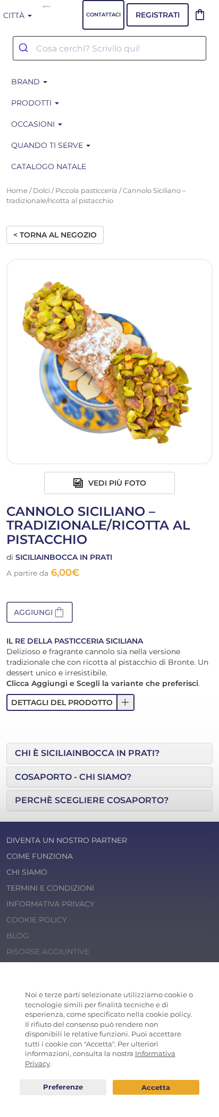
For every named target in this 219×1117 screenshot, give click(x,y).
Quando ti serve (48, 145)
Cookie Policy (36, 920)
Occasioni (34, 124)
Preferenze (63, 1087)
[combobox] (109, 48)
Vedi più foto (116, 483)
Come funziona (39, 856)
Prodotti (32, 103)
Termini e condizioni (50, 888)
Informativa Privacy (50, 904)
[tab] (109, 753)
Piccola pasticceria (86, 191)
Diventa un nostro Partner (66, 840)
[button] (39, 612)
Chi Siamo (26, 872)
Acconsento (156, 1087)
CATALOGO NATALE (48, 166)
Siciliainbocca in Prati (63, 557)
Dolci (41, 191)
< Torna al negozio (55, 235)
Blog (17, 935)
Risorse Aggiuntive (47, 951)
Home (17, 191)
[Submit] (24, 48)
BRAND (26, 81)
